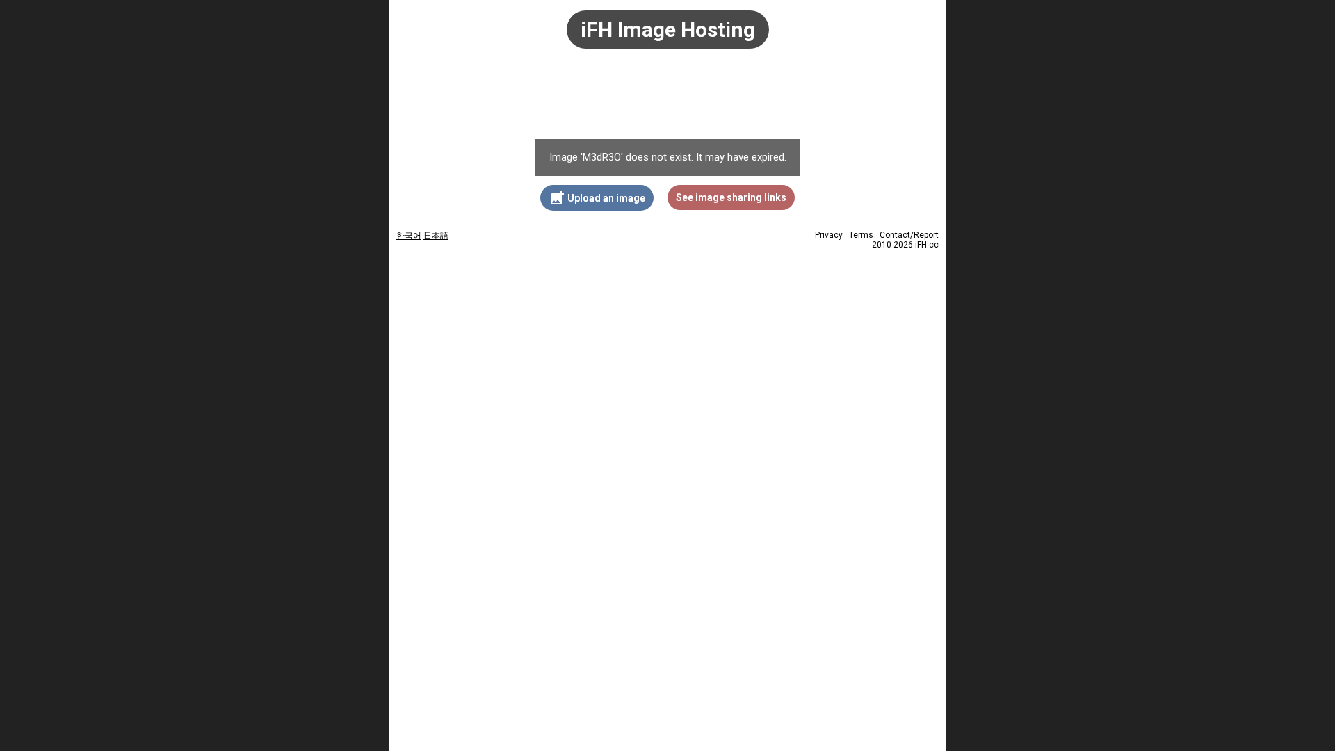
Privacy (829, 235)
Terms (861, 235)
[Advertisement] (667, 101)
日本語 (435, 236)
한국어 (408, 236)
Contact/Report (909, 235)
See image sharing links (731, 197)
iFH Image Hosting (668, 29)
